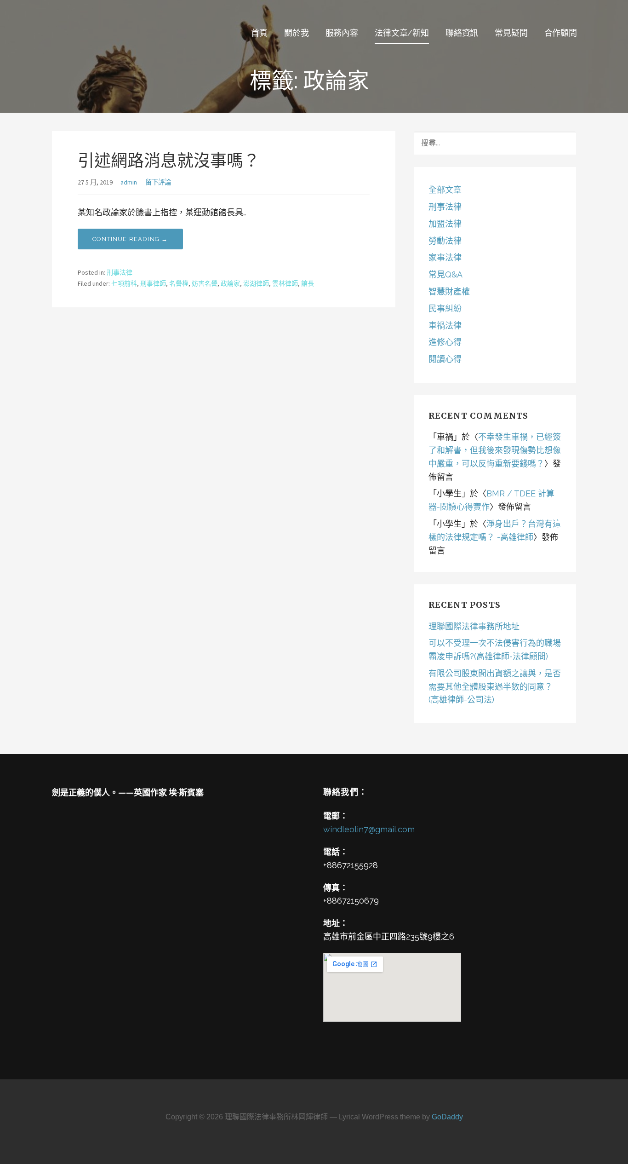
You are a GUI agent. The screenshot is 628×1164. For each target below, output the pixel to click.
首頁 (259, 33)
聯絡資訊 (461, 33)
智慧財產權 (449, 291)
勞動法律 (445, 241)
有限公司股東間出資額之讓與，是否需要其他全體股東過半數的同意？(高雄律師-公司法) (494, 686)
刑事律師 (153, 283)
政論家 (230, 283)
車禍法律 (445, 325)
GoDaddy (447, 1117)
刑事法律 (119, 272)
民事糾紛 (445, 308)
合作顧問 (560, 33)
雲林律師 (285, 283)
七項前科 (124, 283)
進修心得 (445, 342)
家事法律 (445, 257)
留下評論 (158, 182)
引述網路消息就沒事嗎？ (169, 160)
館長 (307, 283)
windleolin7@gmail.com (369, 829)
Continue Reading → (130, 239)
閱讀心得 (445, 359)
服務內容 (341, 33)
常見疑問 (511, 33)
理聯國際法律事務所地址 (474, 626)
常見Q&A (445, 274)
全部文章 (445, 190)
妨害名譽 (204, 283)
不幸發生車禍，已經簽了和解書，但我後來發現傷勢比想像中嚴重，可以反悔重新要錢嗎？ (494, 450)
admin (128, 182)
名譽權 (178, 283)
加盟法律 (445, 224)
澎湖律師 (256, 283)
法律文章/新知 (402, 33)
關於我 (296, 33)
